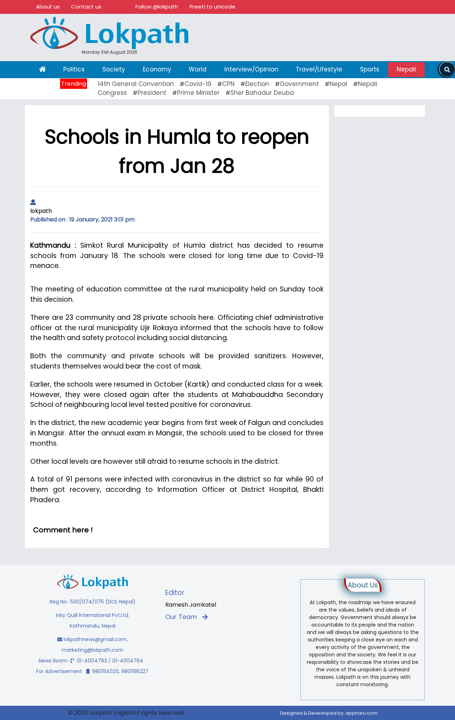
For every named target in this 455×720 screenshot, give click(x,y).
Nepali (406, 69)
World (198, 69)
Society (113, 69)
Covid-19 (198, 84)
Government (299, 84)
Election (257, 84)
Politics (74, 69)
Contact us (86, 6)
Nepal (338, 84)
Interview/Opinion (251, 69)
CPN (228, 84)
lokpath (41, 211)
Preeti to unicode (212, 6)
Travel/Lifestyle (319, 69)
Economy (157, 69)
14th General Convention (136, 84)
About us (48, 6)
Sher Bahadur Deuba (262, 92)
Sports (369, 69)
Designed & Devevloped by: (329, 713)
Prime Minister (198, 92)
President (152, 92)
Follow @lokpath (156, 6)
